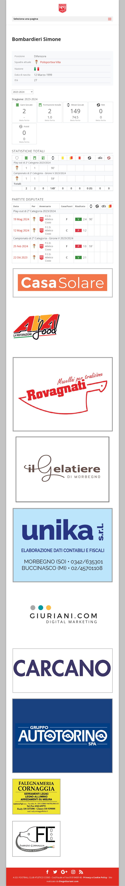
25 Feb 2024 (20, 246)
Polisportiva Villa (50, 62)
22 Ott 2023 (20, 257)
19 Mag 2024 (21, 219)
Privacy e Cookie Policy (95, 877)
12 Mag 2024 (21, 230)
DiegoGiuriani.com (68, 881)
